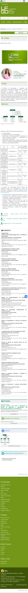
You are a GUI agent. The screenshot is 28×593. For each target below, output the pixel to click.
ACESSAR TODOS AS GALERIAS (13, 445)
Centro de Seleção (5, 490)
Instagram (3, 548)
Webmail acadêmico (5, 537)
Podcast (2, 554)
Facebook (3, 547)
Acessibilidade (4, 561)
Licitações (3, 503)
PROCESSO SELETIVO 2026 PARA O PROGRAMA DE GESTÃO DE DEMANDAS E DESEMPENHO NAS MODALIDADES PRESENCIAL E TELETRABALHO (14, 407)
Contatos (3, 22)
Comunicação (4, 494)
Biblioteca (3, 486)
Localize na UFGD (4, 532)
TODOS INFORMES (13, 414)
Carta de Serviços (4, 519)
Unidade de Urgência (5, 510)
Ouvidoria (9, 22)
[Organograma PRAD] (5, 438)
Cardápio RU (3, 521)
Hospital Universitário (5, 499)
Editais (2, 525)
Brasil (4, 1)
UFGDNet (3, 536)
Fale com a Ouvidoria (5, 526)
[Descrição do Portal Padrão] (8, 10)
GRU (2, 528)
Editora (2, 497)
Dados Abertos (4, 523)
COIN (2, 492)
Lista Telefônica (4, 530)
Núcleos (2, 505)
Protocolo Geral (4, 508)
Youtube (2, 552)
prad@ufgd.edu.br (21, 76)
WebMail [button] (25, 22)
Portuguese (5, 4)
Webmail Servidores (5, 539)
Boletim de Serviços (5, 517)
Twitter (2, 550)
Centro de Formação (5, 488)
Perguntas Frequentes (17, 22)
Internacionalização (5, 501)
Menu (21, 33)
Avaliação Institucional (5, 484)
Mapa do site (3, 563)
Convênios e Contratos (6, 495)
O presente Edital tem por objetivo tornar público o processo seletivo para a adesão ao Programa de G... (14, 410)
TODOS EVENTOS (13, 423)
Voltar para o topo (23, 474)
